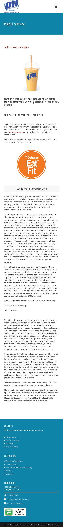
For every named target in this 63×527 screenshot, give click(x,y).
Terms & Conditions (14, 461)
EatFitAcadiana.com (16, 132)
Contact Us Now (12, 440)
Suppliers (10, 443)
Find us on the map (14, 503)
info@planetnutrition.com (17, 499)
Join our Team (12, 446)
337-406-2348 (12, 495)
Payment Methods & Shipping (19, 467)
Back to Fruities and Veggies (16, 47)
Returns (9, 470)
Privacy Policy (12, 464)
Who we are (11, 437)
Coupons (10, 474)
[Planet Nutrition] (11, 6)
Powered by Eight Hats (49, 525)
